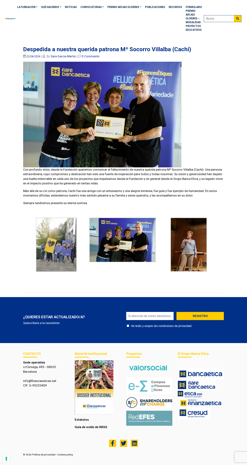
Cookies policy (65, 454)
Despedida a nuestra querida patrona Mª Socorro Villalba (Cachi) (107, 49)
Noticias (71, 7)
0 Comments (90, 56)
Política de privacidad (43, 454)
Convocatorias (91, 7)
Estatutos (82, 419)
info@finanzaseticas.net (39, 381)
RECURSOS (175, 7)
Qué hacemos (50, 7)
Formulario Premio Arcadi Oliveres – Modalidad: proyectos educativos (194, 18)
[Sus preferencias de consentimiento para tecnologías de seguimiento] (6, 458)
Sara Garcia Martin (63, 56)
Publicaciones (155, 7)
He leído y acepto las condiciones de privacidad (161, 326)
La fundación (26, 7)
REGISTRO (200, 316)
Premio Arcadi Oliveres (123, 7)
